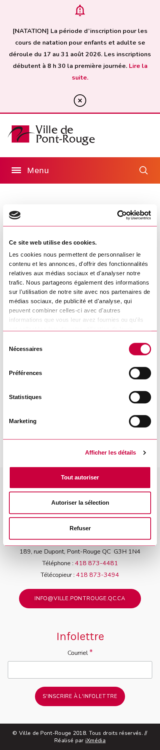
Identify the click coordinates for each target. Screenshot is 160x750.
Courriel (80, 652)
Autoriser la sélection (80, 502)
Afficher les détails (110, 452)
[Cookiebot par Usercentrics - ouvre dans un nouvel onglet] (117, 215)
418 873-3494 (97, 575)
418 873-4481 (96, 563)
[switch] (140, 373)
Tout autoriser (80, 477)
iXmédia (95, 740)
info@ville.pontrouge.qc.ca (80, 598)
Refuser (80, 528)
